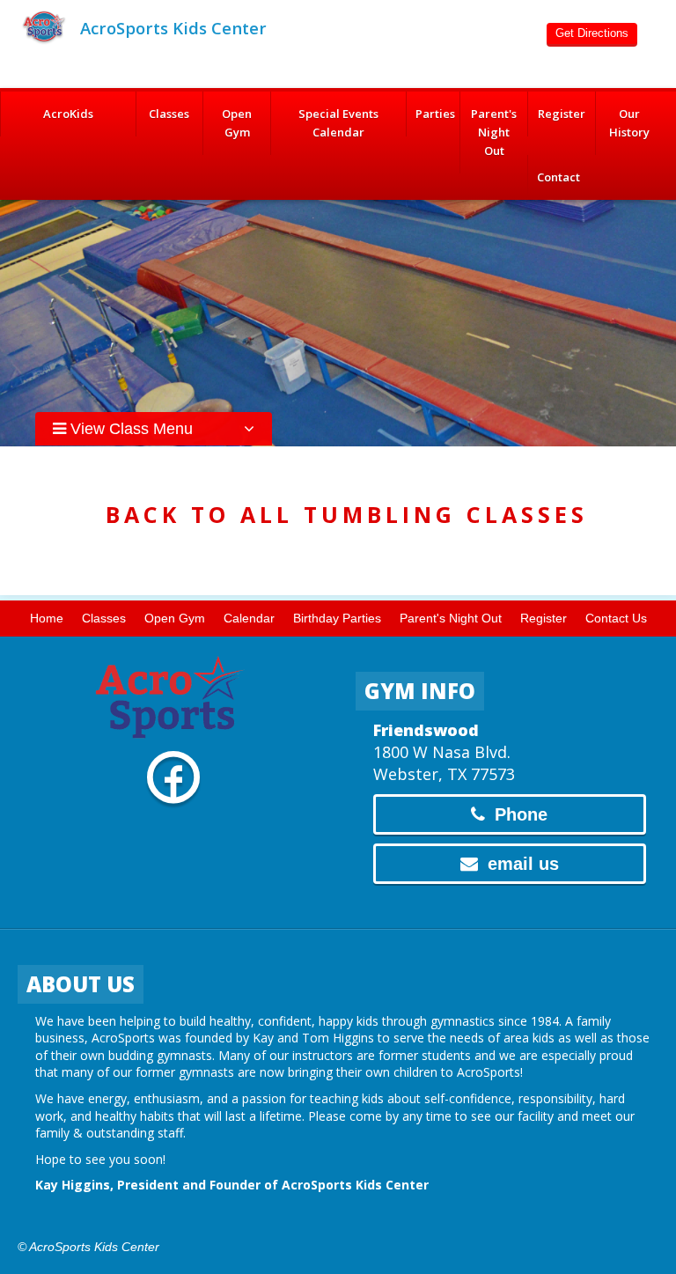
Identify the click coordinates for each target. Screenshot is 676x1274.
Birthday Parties (337, 618)
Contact (558, 177)
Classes (169, 114)
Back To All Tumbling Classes (347, 514)
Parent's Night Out (494, 132)
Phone (518, 814)
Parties (435, 114)
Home (46, 618)
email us (520, 863)
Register (561, 114)
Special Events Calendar (338, 123)
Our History (629, 123)
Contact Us (616, 618)
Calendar (249, 618)
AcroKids (68, 114)
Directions (591, 33)
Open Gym (237, 123)
